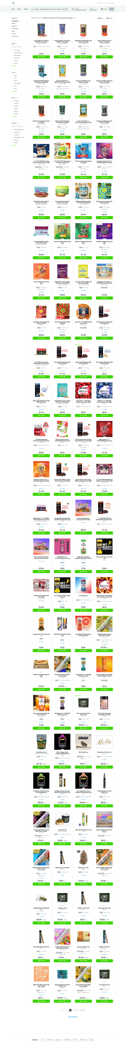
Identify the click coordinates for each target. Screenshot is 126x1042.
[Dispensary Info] (73, 9)
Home (13, 9)
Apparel (91, 1039)
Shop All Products (73, 1017)
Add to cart (41, 56)
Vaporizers (14, 26)
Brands (26, 9)
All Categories (15, 21)
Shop (18, 9)
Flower (13, 31)
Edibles (13, 23)
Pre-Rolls (14, 33)
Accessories (15, 36)
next (82, 1010)
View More (14, 65)
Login (105, 9)
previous (64, 1010)
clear (74, 18)
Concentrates (15, 28)
